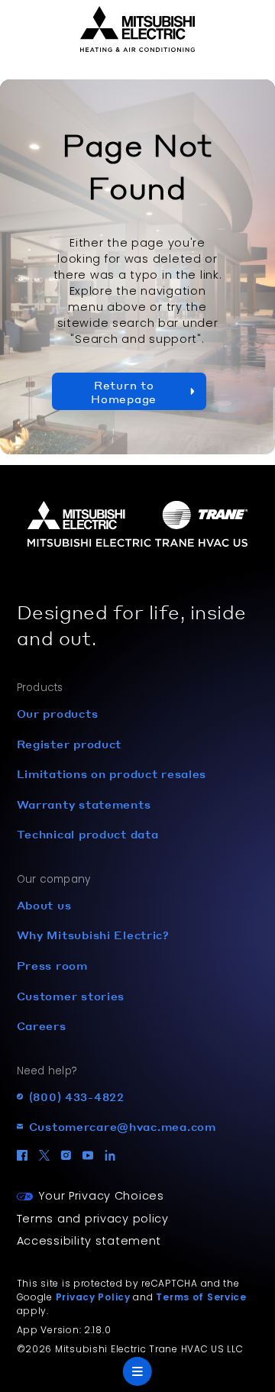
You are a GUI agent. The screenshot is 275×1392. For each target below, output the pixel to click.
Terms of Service (201, 1296)
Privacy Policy (93, 1296)
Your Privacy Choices (100, 1195)
